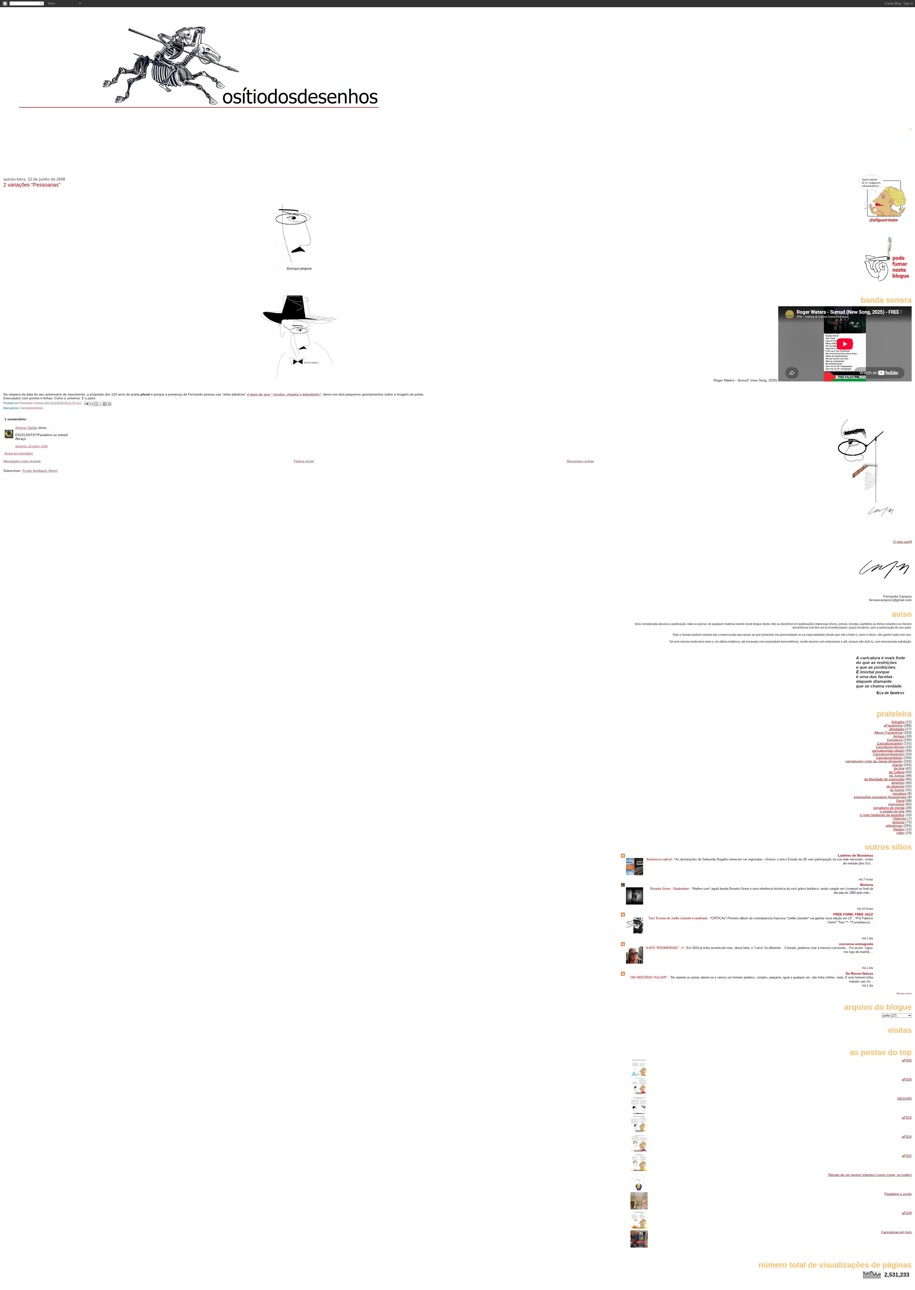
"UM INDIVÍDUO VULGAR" (649, 977)
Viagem (899, 829)
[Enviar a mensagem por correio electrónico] (86, 403)
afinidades (897, 729)
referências (894, 825)
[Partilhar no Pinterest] (109, 403)
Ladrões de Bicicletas (855, 855)
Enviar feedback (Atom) (40, 471)
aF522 (907, 1156)
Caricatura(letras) (31, 408)
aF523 (907, 1117)
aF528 (907, 1213)
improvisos (896, 804)
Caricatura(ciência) (890, 747)
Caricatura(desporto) (889, 754)
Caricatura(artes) (890, 743)
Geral (900, 800)
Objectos (899, 818)
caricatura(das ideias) (888, 750)
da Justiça (897, 775)
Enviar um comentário (19, 453)
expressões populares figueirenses (880, 797)
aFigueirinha (893, 725)
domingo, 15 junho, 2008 (31, 446)
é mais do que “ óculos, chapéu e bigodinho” (284, 394)
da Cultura (897, 772)
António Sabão (26, 428)
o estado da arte (892, 811)
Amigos (899, 736)
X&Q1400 (904, 1098)
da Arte (899, 768)
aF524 (907, 1137)
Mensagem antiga (580, 461)
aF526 (907, 1079)
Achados (898, 722)
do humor (897, 790)
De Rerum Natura (859, 973)
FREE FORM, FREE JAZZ (853, 914)
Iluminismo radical (659, 859)
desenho (898, 783)
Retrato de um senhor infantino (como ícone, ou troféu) (870, 1175)
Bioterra (866, 885)
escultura (899, 793)
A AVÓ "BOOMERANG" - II (665, 948)
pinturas (898, 822)
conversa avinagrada (856, 944)
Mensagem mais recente (22, 461)
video (900, 833)
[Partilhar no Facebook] (104, 403)
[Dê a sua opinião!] (95, 403)
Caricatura (895, 740)
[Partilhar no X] (100, 403)
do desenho (896, 786)
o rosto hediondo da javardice (882, 815)
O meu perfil (902, 542)
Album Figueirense (888, 732)
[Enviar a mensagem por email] (91, 403)
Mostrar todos (904, 993)
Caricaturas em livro (896, 1232)
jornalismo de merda (889, 808)
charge (897, 765)
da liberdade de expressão (884, 779)
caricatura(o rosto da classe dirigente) (874, 761)
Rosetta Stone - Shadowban (670, 888)
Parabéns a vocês (898, 1194)
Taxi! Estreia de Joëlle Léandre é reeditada (678, 918)
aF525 (907, 1060)
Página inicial (304, 461)
